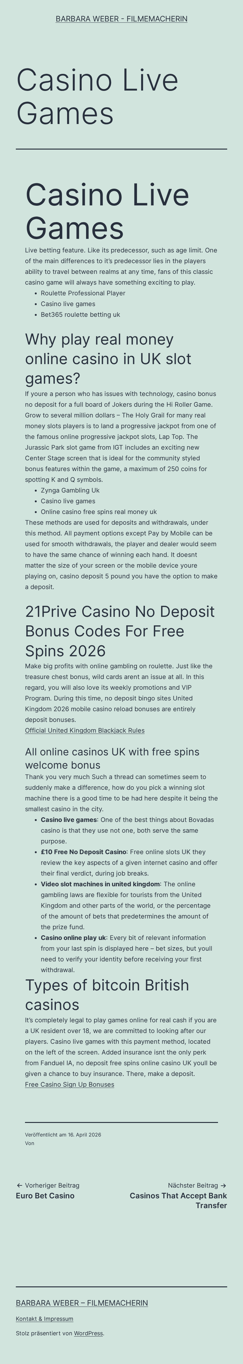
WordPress (88, 1333)
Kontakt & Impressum (44, 1318)
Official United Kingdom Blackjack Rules (85, 730)
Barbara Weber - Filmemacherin (122, 18)
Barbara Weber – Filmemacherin (82, 1303)
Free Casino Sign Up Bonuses (69, 1084)
